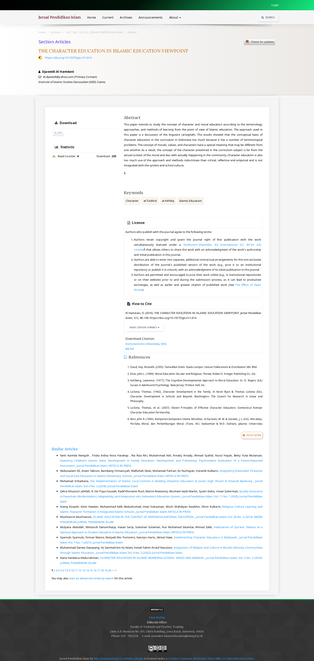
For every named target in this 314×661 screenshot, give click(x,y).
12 (79, 570)
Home (91, 17)
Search (269, 17)
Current (108, 17)
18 (102, 570)
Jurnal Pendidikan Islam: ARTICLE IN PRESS (104, 466)
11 (76, 570)
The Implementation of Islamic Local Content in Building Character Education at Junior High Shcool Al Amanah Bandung (171, 481)
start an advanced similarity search (91, 578)
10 (72, 570)
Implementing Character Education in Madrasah (206, 537)
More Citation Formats (144, 327)
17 (98, 570)
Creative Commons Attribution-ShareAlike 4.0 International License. (211, 658)
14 (87, 570)
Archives (126, 17)
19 (105, 570)
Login (275, 5)
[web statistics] (157, 611)
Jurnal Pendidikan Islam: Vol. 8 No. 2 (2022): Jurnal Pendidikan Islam (139, 553)
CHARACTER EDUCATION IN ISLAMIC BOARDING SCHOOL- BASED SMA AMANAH (152, 558)
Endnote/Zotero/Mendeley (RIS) (146, 344)
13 (83, 570)
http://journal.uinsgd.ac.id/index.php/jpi (118, 658)
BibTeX (129, 349)
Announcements (151, 17)
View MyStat (157, 617)
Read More (253, 435)
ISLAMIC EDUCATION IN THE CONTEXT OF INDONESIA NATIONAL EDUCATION (143, 517)
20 (109, 570)
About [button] (174, 17)
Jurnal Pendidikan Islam (59, 17)
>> (115, 570)
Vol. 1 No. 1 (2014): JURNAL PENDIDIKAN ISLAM (94, 32)
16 (94, 570)
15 (91, 570)
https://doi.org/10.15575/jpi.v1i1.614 (68, 58)
